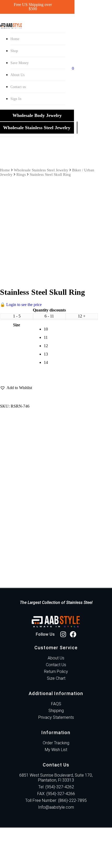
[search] (70, 68)
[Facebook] (73, 634)
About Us (17, 75)
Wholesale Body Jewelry (37, 115)
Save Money (19, 63)
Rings (21, 174)
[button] (16, 387)
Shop (14, 51)
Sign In (15, 99)
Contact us (18, 87)
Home (14, 39)
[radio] (71, 329)
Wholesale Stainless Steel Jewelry (36, 127)
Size (16, 325)
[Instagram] (63, 634)
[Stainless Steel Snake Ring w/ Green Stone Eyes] (44, 485)
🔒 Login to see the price (21, 304)
